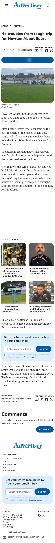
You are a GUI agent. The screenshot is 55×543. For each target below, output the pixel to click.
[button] (6, 5)
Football (18, 26)
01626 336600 (18, 532)
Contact (6, 461)
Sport (4, 26)
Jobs (4, 467)
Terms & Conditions (12, 458)
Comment (45, 429)
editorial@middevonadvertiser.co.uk (26, 537)
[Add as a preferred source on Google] (25, 50)
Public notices (9, 470)
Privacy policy (9, 464)
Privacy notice (30, 357)
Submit (43, 349)
